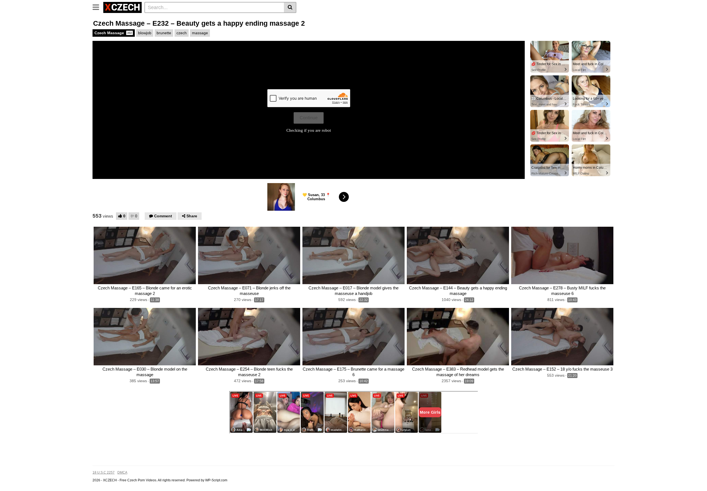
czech (181, 33)
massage (200, 33)
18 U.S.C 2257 (104, 472)
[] (290, 7)
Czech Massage (113, 33)
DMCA (122, 472)
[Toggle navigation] (98, 6)
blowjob (144, 33)
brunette (164, 33)
